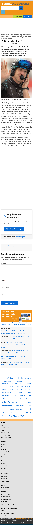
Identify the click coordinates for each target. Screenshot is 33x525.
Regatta (3, 422)
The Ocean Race (5, 383)
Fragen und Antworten (7, 513)
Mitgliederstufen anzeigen (14, 229)
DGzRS (29, 402)
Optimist (4, 389)
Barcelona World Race (6, 392)
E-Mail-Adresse (5, 287)
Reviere (3, 446)
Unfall (29, 381)
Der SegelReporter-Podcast (9, 508)
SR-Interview (4, 409)
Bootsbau (28, 386)
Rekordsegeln (20, 405)
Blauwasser (20, 381)
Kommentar (4, 263)
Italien (3, 457)
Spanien (3, 454)
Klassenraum (5, 487)
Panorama (4, 461)
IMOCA (4, 386)
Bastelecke (4, 478)
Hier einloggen (20, 237)
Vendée (3, 432)
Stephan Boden (5, 331)
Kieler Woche (11, 389)
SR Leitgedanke (5, 494)
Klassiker (3, 468)
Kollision (4, 398)
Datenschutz (15, 520)
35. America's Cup (6, 381)
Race (8, 435)
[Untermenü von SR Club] (30, 16)
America (3, 427)
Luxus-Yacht (19, 386)
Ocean (5, 435)
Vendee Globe (17, 415)
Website (3, 295)
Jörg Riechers (5, 395)
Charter (3, 444)
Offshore (3, 430)
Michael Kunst (5, 502)
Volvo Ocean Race (18, 395)
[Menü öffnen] (3, 12)
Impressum (4, 520)
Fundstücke (4, 473)
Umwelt (4, 412)
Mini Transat (27, 389)
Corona (29, 405)
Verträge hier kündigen (26, 523)
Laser (30, 395)
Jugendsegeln (20, 392)
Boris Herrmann (24, 378)
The (2, 435)
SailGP (19, 412)
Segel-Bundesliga (16, 409)
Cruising (19, 389)
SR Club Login (18, 16)
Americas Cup (7, 406)
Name (3, 280)
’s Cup (7, 427)
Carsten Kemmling (8, 246)
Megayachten (5, 466)
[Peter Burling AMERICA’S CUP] (16, 98)
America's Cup (7, 378)
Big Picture (14, 383)
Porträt (11, 412)
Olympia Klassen (25, 399)
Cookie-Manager (28, 520)
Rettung (11, 386)
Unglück (28, 409)
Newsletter (4, 485)
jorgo (2, 356)
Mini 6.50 (22, 383)
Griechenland (5, 452)
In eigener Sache (5, 496)
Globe (7, 432)
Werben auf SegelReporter (8, 504)
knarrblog (29, 383)
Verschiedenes (5, 481)
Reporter (3, 491)
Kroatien (3, 449)
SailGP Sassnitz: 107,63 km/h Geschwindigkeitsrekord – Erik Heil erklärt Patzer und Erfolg (15, 345)
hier (29, 248)
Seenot (29, 392)
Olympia (4, 415)
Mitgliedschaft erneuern (7, 516)
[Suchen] (21, 8)
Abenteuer (28, 412)
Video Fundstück (9, 402)
